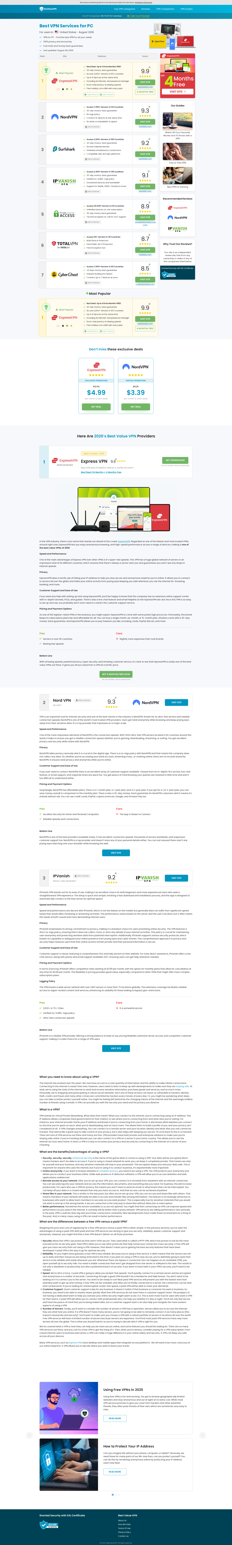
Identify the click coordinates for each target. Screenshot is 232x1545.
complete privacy (108, 1171)
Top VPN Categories (124, 9)
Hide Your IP (140, 16)
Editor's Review (108, 95)
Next (202, 1435)
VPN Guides (186, 9)
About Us (122, 1520)
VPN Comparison (165, 9)
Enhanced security (82, 1158)
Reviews (145, 9)
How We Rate (124, 1524)
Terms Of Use (124, 1528)
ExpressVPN (124, 541)
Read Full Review (65, 464)
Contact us (123, 1536)
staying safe (182, 1086)
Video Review (92, 95)
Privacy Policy (124, 1532)
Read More (115, 1418)
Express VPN (75, 1342)
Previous (29, 1435)
